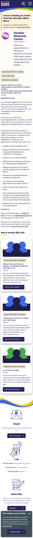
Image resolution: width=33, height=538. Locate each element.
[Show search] (23, 3)
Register (12, 508)
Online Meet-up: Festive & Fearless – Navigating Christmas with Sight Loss (15, 266)
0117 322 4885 (8, 463)
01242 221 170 (11, 467)
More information (11, 287)
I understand (29, 513)
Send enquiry (15, 436)
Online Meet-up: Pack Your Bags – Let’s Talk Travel (16, 319)
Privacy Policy (7, 526)
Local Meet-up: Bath (11, 370)
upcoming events (23, 27)
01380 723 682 (13, 471)
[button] (29, 3)
